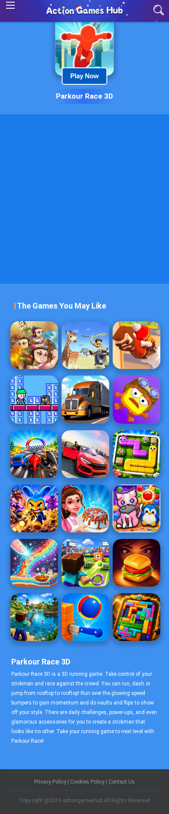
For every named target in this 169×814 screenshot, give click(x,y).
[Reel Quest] (34, 617)
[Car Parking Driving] (85, 454)
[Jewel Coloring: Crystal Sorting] (136, 508)
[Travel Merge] (136, 563)
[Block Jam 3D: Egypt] (136, 617)
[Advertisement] (84, 199)
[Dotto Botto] (136, 399)
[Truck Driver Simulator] (85, 399)
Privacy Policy (51, 782)
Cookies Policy (88, 782)
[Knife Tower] (85, 617)
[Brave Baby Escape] (34, 345)
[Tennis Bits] (85, 563)
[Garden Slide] (136, 454)
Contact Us (121, 782)
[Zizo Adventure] (34, 399)
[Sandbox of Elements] (34, 563)
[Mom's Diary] (85, 508)
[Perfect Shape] (34, 454)
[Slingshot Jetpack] (136, 345)
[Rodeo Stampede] (85, 345)
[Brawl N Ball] (34, 508)
